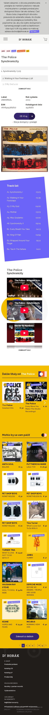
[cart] (45, 39)
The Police (9, 57)
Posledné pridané (10, 664)
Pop (3, 51)
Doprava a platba (24, 712)
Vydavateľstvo (9, 690)
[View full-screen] (44, 130)
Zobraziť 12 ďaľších (24, 636)
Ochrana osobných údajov (27, 709)
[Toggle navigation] (5, 39)
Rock (8, 51)
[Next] (44, 403)
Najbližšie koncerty (11, 702)
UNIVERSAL (21, 51)
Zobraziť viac (25, 89)
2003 (14, 51)
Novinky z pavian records (13, 686)
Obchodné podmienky (15, 707)
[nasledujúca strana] (46, 645)
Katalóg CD (8, 668)
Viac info (33, 32)
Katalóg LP (8, 673)
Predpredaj (8, 677)
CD (28, 51)
